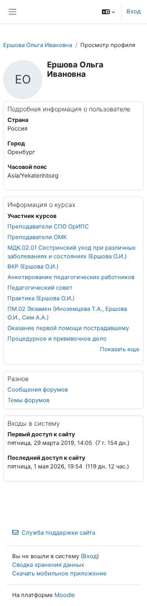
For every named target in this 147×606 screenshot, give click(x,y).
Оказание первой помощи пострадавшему (68, 328)
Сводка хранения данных (48, 564)
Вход (134, 11)
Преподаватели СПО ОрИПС (48, 226)
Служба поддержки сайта (58, 532)
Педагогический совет (40, 287)
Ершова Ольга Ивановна (37, 45)
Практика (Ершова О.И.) (40, 298)
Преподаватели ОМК (37, 237)
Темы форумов (28, 400)
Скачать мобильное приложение (59, 573)
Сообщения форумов (37, 389)
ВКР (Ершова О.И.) (32, 266)
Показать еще (120, 349)
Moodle (64, 595)
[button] (108, 12)
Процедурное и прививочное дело (57, 338)
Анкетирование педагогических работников (70, 277)
